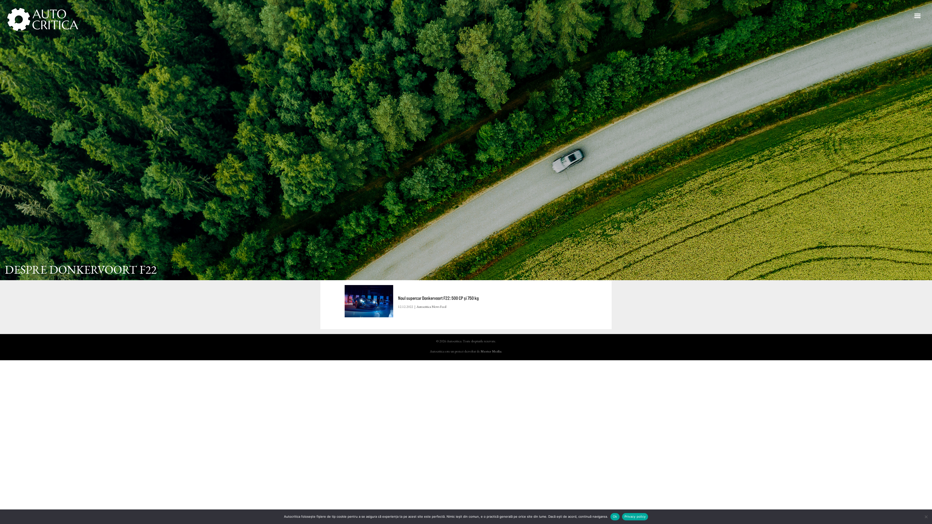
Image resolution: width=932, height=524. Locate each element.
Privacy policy (635, 516)
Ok (615, 516)
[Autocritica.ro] (43, 19)
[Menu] (917, 15)
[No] (926, 516)
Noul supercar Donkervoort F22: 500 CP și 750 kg (438, 298)
